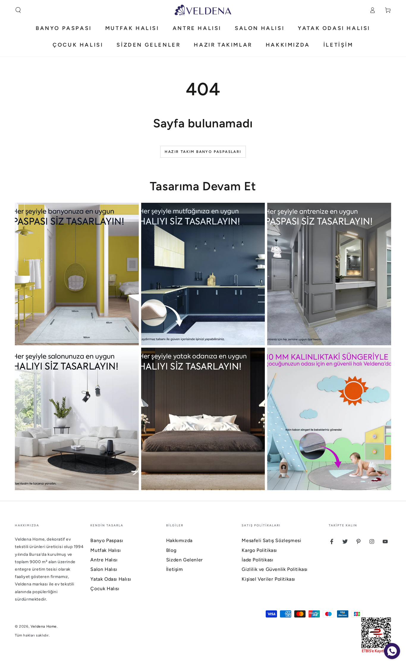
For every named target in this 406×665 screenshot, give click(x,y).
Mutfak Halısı (105, 550)
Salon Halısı (103, 569)
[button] (18, 10)
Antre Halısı (103, 560)
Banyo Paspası (106, 540)
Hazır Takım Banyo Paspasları (203, 152)
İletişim (174, 569)
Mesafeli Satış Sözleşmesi (271, 540)
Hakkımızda (179, 540)
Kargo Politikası (259, 550)
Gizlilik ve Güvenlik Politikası (275, 569)
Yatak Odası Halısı (110, 579)
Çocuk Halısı (104, 588)
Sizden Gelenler (184, 560)
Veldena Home (44, 626)
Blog (171, 550)
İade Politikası (257, 560)
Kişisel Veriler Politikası (268, 579)
